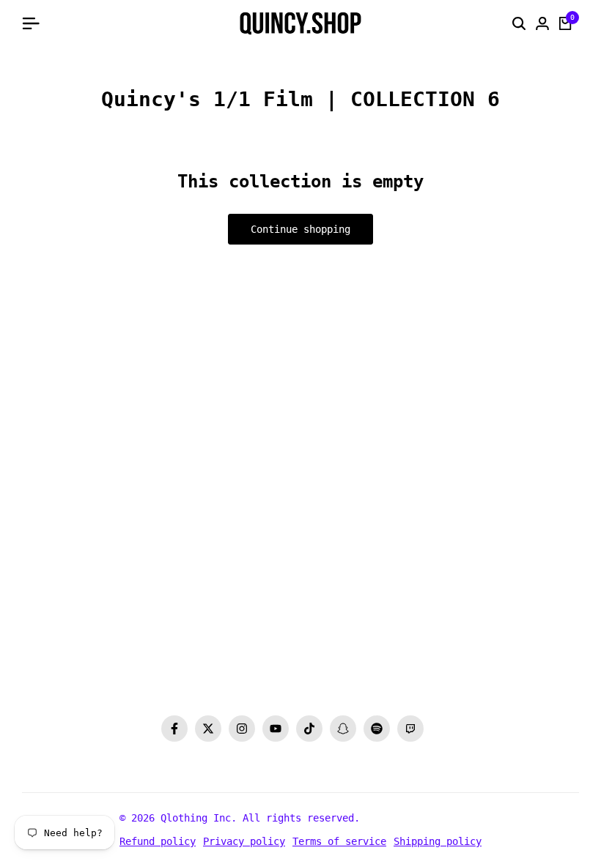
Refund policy (157, 841)
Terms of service (339, 841)
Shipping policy (438, 841)
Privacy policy (244, 841)
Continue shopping (300, 229)
